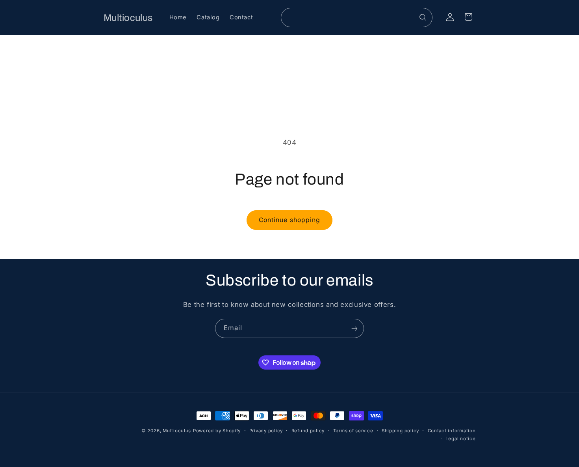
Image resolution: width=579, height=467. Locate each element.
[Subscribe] (354, 328)
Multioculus (177, 430)
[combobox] (356, 17)
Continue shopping (289, 220)
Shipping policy (400, 430)
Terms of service (353, 430)
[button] (468, 17)
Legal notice (460, 439)
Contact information (452, 430)
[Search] (423, 17)
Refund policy (308, 430)
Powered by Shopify (217, 430)
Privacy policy (266, 430)
